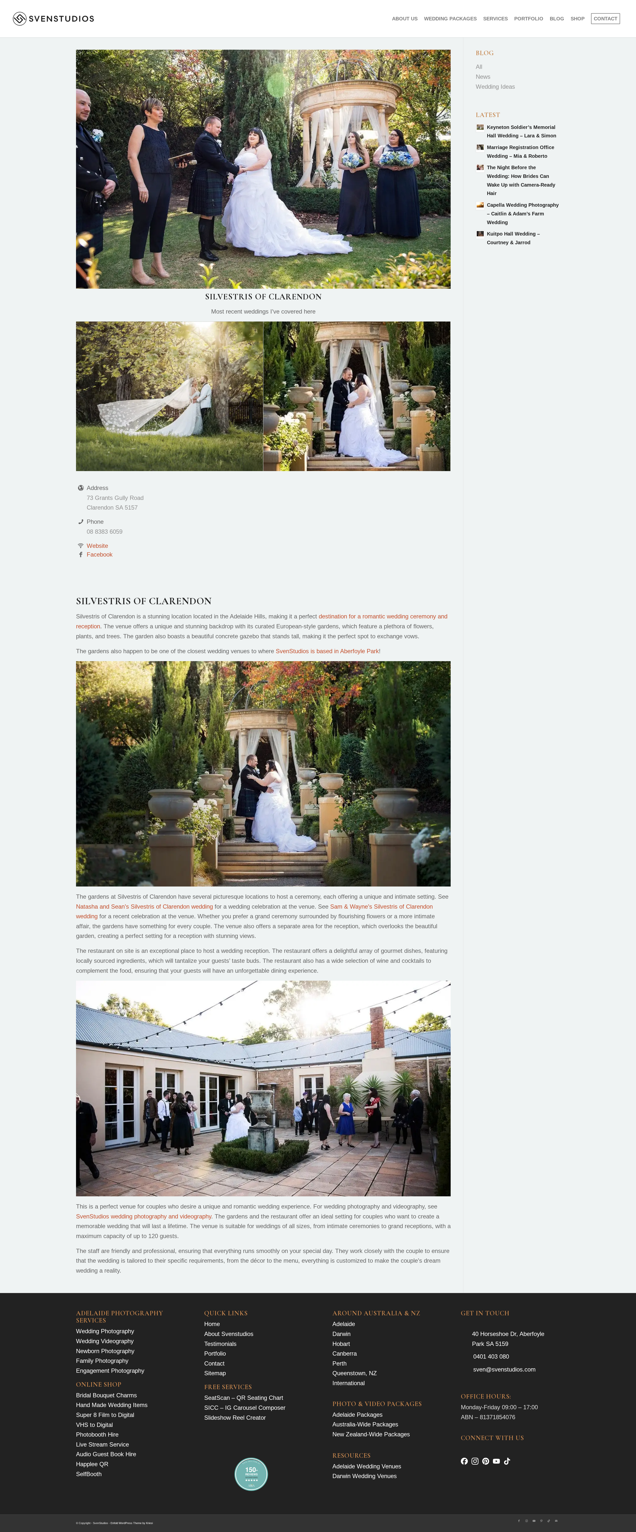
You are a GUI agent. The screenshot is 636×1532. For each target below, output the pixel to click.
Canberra (344, 1353)
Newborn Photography (105, 1351)
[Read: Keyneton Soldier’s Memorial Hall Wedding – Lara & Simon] (480, 127)
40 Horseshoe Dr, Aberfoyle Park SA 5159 (508, 1338)
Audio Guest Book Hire (106, 1454)
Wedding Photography (105, 1331)
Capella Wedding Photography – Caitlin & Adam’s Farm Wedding (523, 213)
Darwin (341, 1333)
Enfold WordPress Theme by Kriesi (132, 1523)
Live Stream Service (102, 1444)
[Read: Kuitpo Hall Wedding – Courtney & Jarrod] (480, 234)
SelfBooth (89, 1474)
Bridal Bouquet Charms (106, 1395)
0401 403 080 (491, 1356)
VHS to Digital (94, 1424)
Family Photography (102, 1360)
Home (212, 1324)
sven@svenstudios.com (504, 1369)
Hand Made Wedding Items (112, 1405)
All (479, 66)
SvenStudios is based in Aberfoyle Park (327, 651)
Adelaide (343, 1324)
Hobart (341, 1343)
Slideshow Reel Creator (235, 1417)
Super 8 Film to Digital (105, 1414)
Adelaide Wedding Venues (366, 1466)
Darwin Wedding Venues (364, 1476)
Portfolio (215, 1353)
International (348, 1383)
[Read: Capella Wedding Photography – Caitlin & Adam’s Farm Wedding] (480, 205)
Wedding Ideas (495, 86)
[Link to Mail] (556, 1521)
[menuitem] (405, 18)
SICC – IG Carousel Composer (244, 1407)
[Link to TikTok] (549, 1521)
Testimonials (220, 1343)
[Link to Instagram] (526, 1521)
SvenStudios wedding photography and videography (143, 1216)
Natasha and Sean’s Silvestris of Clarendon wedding (144, 906)
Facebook (100, 554)
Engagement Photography (110, 1370)
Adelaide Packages (357, 1414)
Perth (339, 1363)
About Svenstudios (228, 1333)
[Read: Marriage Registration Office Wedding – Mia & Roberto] (480, 148)
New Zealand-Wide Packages (371, 1434)
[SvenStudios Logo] (53, 18)
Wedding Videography (105, 1341)
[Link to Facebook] (519, 1521)
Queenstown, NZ (354, 1373)
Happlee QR (92, 1464)
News (483, 76)
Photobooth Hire (97, 1434)
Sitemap (215, 1373)
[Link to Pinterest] (541, 1521)
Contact (214, 1363)
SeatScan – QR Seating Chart (243, 1397)
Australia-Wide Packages (365, 1424)
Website (97, 545)
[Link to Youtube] (534, 1521)
